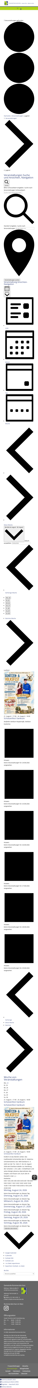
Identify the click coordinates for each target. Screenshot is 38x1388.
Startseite (7, 116)
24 (7, 1083)
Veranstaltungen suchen (12, 280)
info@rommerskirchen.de (16, 1299)
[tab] (8, 598)
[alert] (19, 745)
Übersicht (24, 1373)
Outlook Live (9, 1261)
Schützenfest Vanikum (14, 718)
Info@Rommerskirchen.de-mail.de (14, 1355)
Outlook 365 (9, 1258)
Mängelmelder (24, 1368)
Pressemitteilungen (14, 1366)
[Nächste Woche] (19, 520)
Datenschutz (26, 1371)
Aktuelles (25, 1366)
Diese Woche (8, 525)
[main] (19, 644)
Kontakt (7, 1371)
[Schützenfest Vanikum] (19, 1149)
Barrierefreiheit (14, 1373)
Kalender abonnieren (11, 1228)
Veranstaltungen (17, 116)
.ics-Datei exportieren (12, 1263)
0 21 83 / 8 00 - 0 (15, 1297)
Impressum (16, 1371)
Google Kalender (11, 1253)
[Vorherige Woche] (19, 473)
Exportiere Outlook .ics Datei (15, 1266)
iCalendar (8, 1255)
